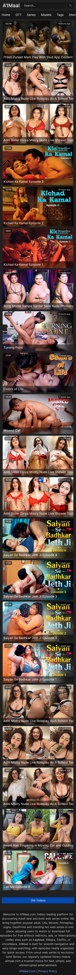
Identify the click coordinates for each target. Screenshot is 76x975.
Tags (60, 15)
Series (31, 15)
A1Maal (11, 5)
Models (46, 15)
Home (6, 15)
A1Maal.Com (27, 971)
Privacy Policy (47, 971)
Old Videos (38, 900)
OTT (19, 15)
